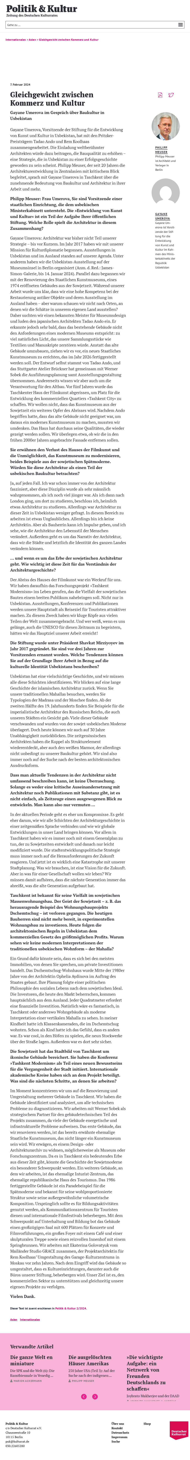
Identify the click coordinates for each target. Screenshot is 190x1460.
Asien (13, 1319)
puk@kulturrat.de (17, 1441)
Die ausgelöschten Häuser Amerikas (91, 1366)
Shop (147, 1424)
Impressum (119, 1437)
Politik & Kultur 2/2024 (70, 1308)
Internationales (30, 1319)
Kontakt (117, 1428)
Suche (116, 1441)
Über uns (118, 1424)
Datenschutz (120, 1432)
